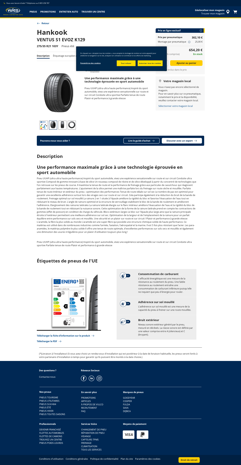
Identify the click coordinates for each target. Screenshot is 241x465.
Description (43, 55)
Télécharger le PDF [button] (47, 341)
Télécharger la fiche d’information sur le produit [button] (63, 335)
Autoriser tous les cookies (150, 63)
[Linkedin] (91, 378)
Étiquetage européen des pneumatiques (74, 55)
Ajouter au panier (186, 63)
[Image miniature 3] (62, 125)
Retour (45, 23)
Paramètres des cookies (90, 63)
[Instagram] (99, 378)
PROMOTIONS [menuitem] (48, 11)
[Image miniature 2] (53, 125)
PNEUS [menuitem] (33, 11)
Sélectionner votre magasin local (175, 106)
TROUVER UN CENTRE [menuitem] (93, 11)
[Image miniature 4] (72, 125)
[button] (189, 42)
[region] (121, 58)
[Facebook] (83, 378)
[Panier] (235, 11)
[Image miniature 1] (44, 125)
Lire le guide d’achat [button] (139, 140)
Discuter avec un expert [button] (180, 140)
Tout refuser (126, 63)
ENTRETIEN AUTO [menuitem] (68, 11)
